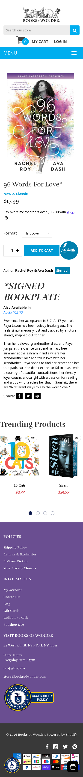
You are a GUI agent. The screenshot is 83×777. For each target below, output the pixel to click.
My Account (12, 590)
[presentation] (4, 473)
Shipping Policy (15, 547)
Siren (63, 485)
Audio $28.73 (13, 312)
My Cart (40, 41)
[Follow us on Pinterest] (37, 396)
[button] (30, 513)
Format (10, 233)
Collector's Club (15, 618)
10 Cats (20, 485)
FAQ (6, 604)
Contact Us (11, 597)
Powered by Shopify (62, 735)
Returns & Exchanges (20, 554)
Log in (60, 41)
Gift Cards (11, 611)
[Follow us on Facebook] (19, 396)
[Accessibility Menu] (12, 765)
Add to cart (42, 250)
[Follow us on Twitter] (28, 396)
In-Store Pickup (15, 561)
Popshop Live (13, 625)
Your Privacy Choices (19, 568)
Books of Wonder (31, 735)
